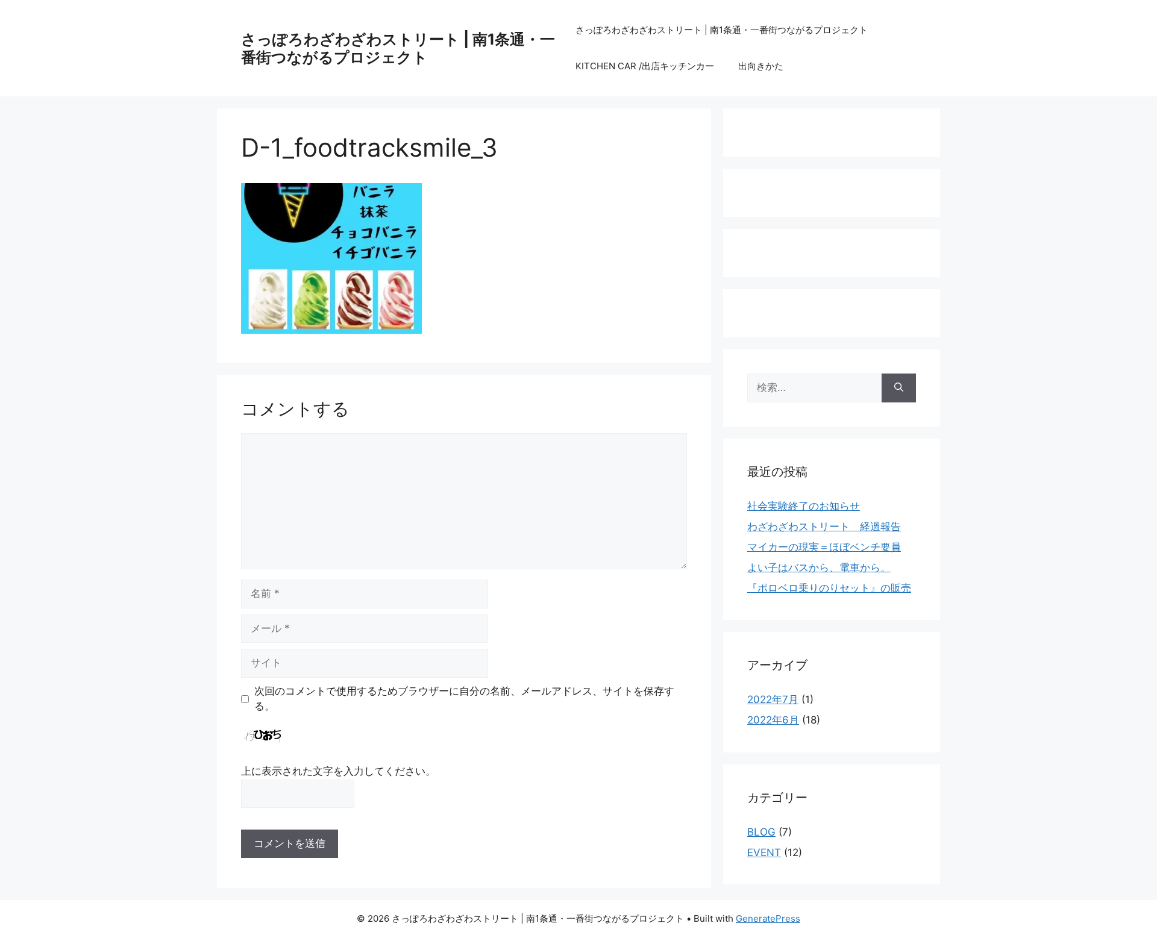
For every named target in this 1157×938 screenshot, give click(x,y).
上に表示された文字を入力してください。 (338, 771)
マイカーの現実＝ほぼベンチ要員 (824, 547)
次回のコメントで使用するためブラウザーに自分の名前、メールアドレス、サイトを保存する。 (464, 699)
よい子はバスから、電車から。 (819, 567)
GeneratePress (768, 918)
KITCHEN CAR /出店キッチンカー (644, 66)
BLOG (761, 832)
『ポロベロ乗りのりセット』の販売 (829, 588)
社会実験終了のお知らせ (803, 506)
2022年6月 (773, 720)
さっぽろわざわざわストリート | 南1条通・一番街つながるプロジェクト (398, 48)
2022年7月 (772, 699)
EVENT (764, 852)
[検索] (899, 388)
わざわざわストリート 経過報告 (824, 527)
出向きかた (760, 66)
